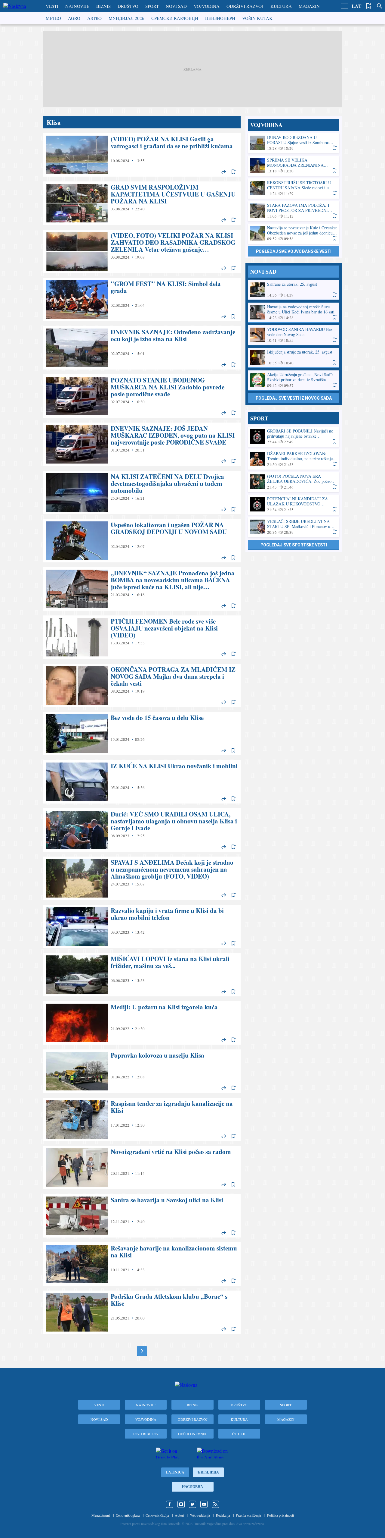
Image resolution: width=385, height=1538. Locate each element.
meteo (53, 18)
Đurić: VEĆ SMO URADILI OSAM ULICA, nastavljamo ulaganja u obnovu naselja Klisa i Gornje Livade (142, 830)
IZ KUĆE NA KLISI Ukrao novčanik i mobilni (142, 782)
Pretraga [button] (379, 6)
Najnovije (77, 6)
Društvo (128, 6)
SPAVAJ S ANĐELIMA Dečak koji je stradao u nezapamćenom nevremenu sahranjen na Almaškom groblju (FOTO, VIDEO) (142, 878)
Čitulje (239, 1433)
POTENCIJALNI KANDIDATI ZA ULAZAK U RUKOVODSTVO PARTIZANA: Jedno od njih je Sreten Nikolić (293, 504)
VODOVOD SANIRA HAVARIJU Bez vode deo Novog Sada (293, 335)
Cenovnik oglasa (128, 1515)
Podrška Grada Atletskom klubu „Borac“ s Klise (142, 1312)
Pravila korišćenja (248, 1515)
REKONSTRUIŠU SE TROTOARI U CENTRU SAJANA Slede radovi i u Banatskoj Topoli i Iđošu (293, 188)
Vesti (52, 6)
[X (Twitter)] (192, 1504)
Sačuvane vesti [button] (368, 6)
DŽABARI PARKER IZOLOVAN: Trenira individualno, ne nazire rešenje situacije (293, 459)
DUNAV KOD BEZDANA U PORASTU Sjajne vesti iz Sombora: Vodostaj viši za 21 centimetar (293, 143)
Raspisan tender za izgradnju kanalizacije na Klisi (142, 1119)
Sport (152, 6)
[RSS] (215, 1504)
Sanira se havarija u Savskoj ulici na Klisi (142, 1216)
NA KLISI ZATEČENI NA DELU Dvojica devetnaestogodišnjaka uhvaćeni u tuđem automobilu (142, 492)
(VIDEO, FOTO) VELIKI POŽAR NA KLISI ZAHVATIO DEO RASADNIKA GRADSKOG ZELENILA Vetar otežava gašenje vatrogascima (142, 251)
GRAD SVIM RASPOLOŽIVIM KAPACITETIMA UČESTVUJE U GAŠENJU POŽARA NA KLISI (142, 203)
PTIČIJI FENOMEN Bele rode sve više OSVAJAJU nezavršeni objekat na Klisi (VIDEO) (142, 637)
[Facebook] (169, 1504)
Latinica (175, 1472)
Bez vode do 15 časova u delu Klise (142, 733)
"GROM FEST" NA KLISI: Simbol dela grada (142, 299)
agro (74, 18)
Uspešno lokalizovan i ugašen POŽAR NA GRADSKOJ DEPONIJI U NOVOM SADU (142, 540)
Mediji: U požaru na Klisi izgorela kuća (142, 1023)
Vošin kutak (257, 18)
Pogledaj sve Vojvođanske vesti (293, 251)
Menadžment (100, 1515)
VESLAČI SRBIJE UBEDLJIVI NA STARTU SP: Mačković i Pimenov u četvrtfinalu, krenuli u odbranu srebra (293, 527)
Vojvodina (207, 6)
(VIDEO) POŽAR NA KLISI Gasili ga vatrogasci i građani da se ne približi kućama (142, 155)
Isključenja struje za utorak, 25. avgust (293, 357)
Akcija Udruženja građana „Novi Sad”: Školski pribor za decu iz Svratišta (293, 380)
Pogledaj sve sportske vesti (293, 545)
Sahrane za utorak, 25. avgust (293, 290)
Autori (179, 1515)
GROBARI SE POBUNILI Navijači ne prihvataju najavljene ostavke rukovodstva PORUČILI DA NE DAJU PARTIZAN (293, 436)
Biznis (103, 6)
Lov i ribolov (146, 1433)
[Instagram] (181, 1504)
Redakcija (223, 1515)
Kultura (281, 6)
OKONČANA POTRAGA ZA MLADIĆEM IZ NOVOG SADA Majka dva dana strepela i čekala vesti (142, 685)
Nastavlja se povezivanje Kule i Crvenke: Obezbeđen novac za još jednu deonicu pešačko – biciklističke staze (293, 233)
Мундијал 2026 (126, 18)
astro (94, 18)
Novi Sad (176, 6)
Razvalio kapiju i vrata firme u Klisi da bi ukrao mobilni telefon (142, 926)
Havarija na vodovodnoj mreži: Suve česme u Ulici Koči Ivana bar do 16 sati (293, 312)
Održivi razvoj (244, 6)
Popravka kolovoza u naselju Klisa (142, 1071)
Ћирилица (208, 1472)
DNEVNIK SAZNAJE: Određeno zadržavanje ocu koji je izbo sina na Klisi (142, 348)
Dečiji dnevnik (192, 1433)
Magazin (309, 6)
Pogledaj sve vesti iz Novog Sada (294, 398)
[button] (344, 6)
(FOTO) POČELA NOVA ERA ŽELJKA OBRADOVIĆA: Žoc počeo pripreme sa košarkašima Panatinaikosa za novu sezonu (293, 482)
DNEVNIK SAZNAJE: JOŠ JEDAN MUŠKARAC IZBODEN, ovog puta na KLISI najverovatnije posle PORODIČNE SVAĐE (142, 444)
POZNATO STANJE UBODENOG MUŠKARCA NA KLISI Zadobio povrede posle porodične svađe (142, 396)
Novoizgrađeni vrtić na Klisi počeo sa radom (142, 1167)
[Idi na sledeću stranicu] (142, 1351)
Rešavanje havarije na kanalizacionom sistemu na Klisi (142, 1264)
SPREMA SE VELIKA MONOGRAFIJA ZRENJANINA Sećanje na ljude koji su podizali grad (293, 165)
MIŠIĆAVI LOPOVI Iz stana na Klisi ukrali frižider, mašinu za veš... (142, 974)
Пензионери (220, 18)
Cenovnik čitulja (157, 1515)
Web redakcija (200, 1515)
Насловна (192, 1486)
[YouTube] (204, 1504)
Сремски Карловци (174, 18)
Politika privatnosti (280, 1515)
